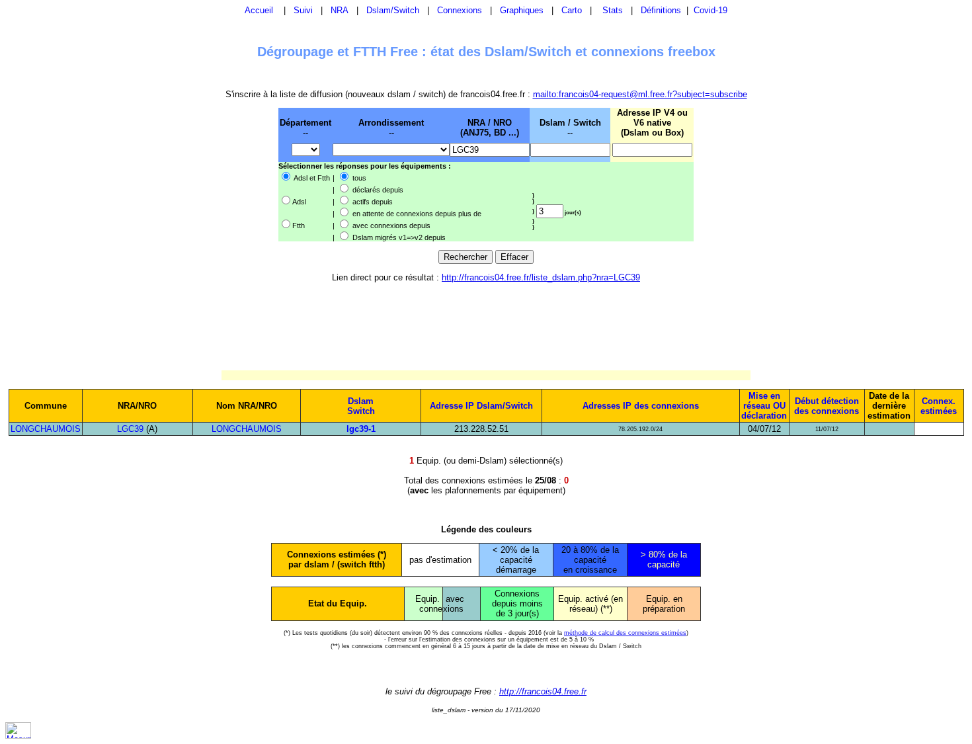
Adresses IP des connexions (641, 406)
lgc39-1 (361, 429)
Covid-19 (710, 10)
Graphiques (522, 10)
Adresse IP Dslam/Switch (481, 406)
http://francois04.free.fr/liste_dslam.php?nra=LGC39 (541, 277)
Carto (571, 10)
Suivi (303, 10)
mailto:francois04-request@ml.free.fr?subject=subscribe (640, 94)
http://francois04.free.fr (543, 691)
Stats (612, 10)
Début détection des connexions (826, 406)
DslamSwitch (361, 406)
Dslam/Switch (392, 10)
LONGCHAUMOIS (46, 429)
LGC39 (130, 429)
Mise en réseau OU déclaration (764, 406)
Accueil (259, 10)
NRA (339, 10)
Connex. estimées (938, 406)
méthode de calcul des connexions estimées (625, 633)
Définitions (661, 10)
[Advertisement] (209, 174)
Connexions (459, 10)
